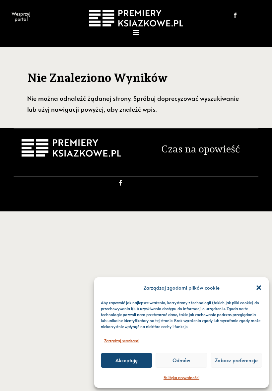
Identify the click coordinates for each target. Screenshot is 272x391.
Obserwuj (258, 15)
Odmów (181, 360)
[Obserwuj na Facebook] (235, 15)
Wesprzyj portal (21, 16)
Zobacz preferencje (236, 360)
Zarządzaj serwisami (121, 340)
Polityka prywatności (181, 377)
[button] (258, 287)
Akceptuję (126, 360)
